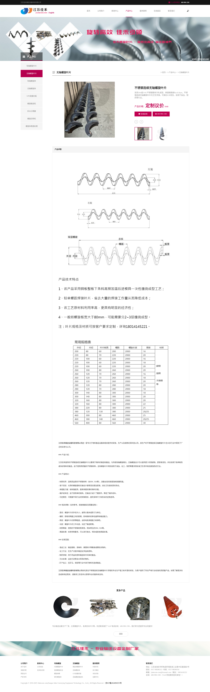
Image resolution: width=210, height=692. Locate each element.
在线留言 (157, 11)
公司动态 (40, 667)
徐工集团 (95, 670)
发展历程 (23, 670)
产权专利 (23, 677)
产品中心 (129, 11)
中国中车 (95, 667)
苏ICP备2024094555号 (113, 683)
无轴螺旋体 (76, 670)
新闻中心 (115, 11)
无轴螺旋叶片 (184, 72)
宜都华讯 (95, 677)
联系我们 (171, 11)
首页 (88, 11)
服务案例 (143, 11)
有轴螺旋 (57, 663)
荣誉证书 (23, 673)
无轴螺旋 (76, 663)
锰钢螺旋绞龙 (58, 670)
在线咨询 (144, 114)
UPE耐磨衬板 (77, 673)
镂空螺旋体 (57, 677)
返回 (120, 634)
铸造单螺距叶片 (78, 667)
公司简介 (100, 11)
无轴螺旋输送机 (78, 677)
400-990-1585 (162, 114)
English (51, 13)
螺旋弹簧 (57, 673)
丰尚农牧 (95, 673)
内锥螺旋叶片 (58, 667)
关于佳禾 (23, 667)
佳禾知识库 (40, 670)
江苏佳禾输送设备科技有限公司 (70, 443)
